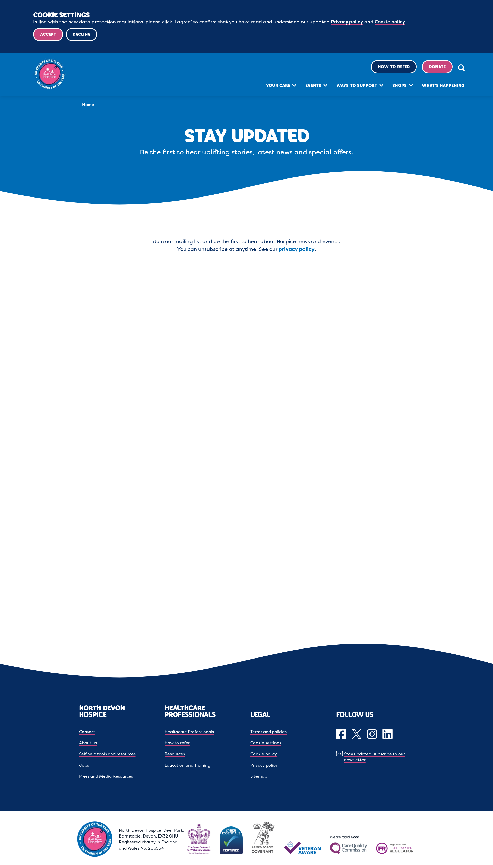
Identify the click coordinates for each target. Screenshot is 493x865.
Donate (437, 66)
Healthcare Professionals (189, 732)
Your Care (278, 85)
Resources (175, 754)
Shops (399, 85)
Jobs (84, 765)
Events (313, 85)
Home (88, 104)
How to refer (394, 66)
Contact (87, 732)
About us (88, 743)
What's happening (443, 85)
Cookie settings (265, 743)
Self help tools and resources (107, 754)
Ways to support (356, 85)
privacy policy (297, 249)
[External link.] (342, 734)
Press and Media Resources (106, 776)
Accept (48, 34)
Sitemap (258, 776)
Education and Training (187, 765)
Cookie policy (390, 21)
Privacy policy (347, 21)
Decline (81, 34)
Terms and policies (268, 732)
